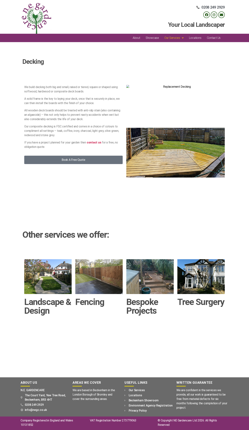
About (136, 38)
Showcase (152, 38)
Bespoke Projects (142, 306)
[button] (174, 38)
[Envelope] (221, 14)
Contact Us (214, 38)
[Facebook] (206, 14)
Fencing (89, 302)
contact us (94, 142)
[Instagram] (214, 14)
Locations (195, 38)
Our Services (172, 38)
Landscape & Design (47, 306)
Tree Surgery (200, 302)
